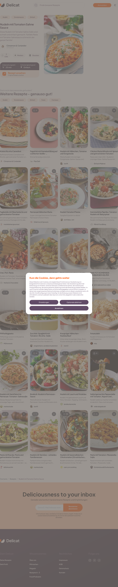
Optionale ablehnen (74, 302)
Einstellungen (44, 302)
